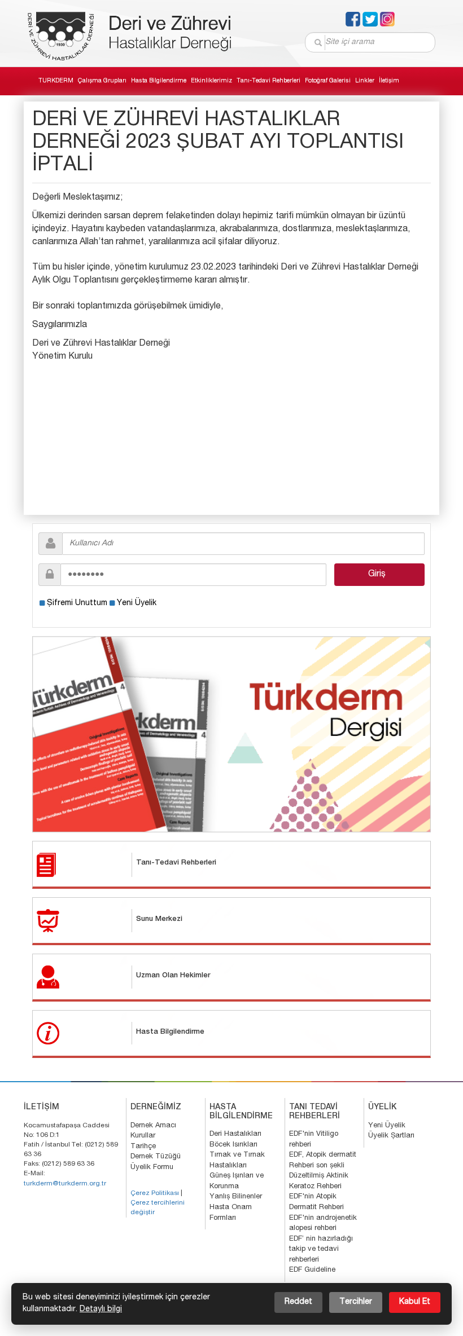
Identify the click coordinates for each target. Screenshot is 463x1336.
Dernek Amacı (153, 1126)
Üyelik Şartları (391, 1136)
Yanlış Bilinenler (235, 1197)
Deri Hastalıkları (235, 1134)
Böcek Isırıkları (233, 1145)
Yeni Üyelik (136, 603)
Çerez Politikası (154, 1193)
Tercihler (355, 1302)
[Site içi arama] (318, 42)
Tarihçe (143, 1146)
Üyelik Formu (151, 1167)
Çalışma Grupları (102, 81)
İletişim (389, 81)
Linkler (364, 81)
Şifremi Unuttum (77, 603)
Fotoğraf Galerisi (328, 81)
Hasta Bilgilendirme (158, 81)
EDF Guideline (312, 1270)
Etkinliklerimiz (211, 81)
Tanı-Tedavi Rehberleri (268, 81)
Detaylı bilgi (101, 1309)
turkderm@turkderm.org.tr (65, 1183)
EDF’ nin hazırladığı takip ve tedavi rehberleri (321, 1250)
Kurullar (142, 1136)
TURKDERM (55, 81)
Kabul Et (414, 1302)
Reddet (298, 1302)
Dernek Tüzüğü (155, 1157)
